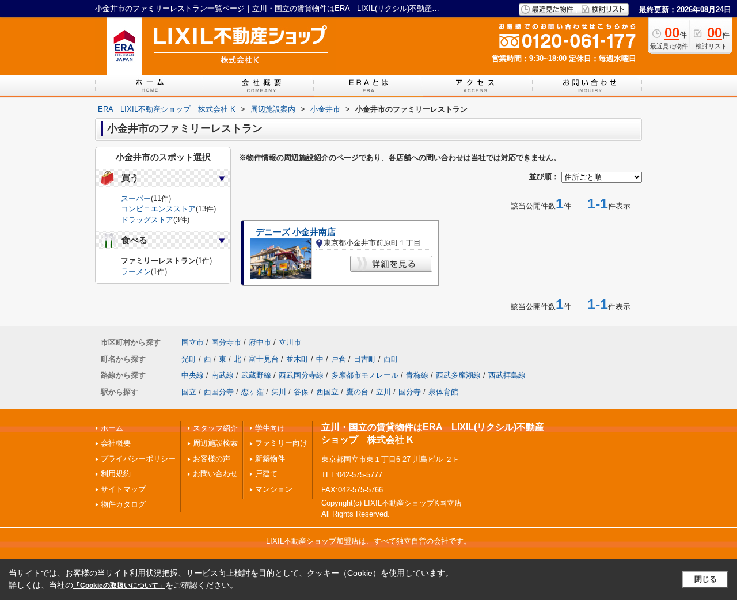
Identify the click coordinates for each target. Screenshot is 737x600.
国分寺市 (226, 342)
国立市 (192, 342)
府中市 (260, 342)
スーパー (136, 198)
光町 (188, 359)
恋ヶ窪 (252, 392)
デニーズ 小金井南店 (296, 232)
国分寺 (409, 392)
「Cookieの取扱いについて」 (119, 586)
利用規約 (116, 473)
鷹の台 (357, 392)
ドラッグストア (147, 219)
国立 (188, 392)
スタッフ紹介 (215, 428)
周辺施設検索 (215, 443)
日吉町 (365, 359)
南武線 (222, 375)
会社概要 (116, 443)
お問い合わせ (215, 473)
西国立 (327, 392)
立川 (383, 392)
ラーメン (136, 271)
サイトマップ (123, 489)
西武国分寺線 (301, 375)
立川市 (290, 342)
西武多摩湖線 (458, 375)
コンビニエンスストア (158, 208)
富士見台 (264, 359)
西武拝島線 (507, 375)
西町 (390, 359)
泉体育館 (443, 392)
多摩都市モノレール (364, 375)
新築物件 (270, 458)
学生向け (270, 428)
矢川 (278, 392)
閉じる (705, 579)
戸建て (266, 473)
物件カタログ (123, 504)
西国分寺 (219, 392)
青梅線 (417, 375)
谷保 (301, 392)
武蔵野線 (256, 375)
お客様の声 (211, 458)
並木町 (297, 359)
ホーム (112, 428)
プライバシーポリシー (138, 458)
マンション (273, 489)
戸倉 (338, 359)
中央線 (192, 375)
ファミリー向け (281, 443)
